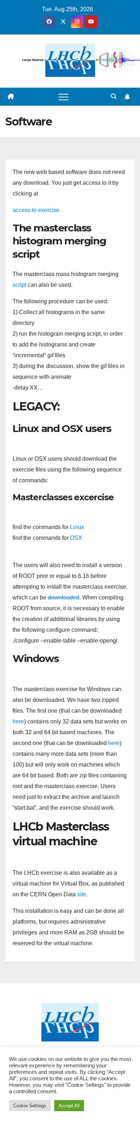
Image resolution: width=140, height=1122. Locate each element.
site (81, 894)
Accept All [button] (69, 1105)
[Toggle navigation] (63, 97)
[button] (114, 96)
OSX (76, 538)
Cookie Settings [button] (29, 1105)
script (19, 285)
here (18, 721)
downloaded (63, 597)
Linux (77, 527)
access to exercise (36, 210)
